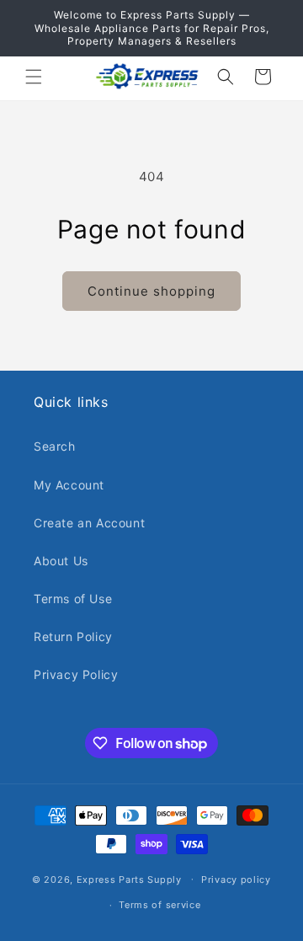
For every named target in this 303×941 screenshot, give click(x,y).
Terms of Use (73, 598)
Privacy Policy (76, 674)
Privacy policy (236, 879)
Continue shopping (151, 291)
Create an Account (89, 523)
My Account (69, 485)
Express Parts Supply (129, 879)
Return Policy (73, 636)
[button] (33, 76)
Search (55, 446)
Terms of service (159, 905)
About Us (61, 560)
